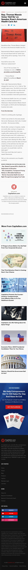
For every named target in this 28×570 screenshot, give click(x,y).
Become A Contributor (6, 495)
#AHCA (18, 70)
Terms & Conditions (13, 566)
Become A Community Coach (8, 498)
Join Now (3, 483)
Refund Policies (22, 566)
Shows (3, 470)
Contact (3, 500)
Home (2, 468)
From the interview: (7, 111)
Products (3, 475)
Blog (2, 473)
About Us (3, 493)
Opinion (3, 12)
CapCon (3, 478)
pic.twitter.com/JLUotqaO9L (12, 72)
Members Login (5, 481)
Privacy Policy (5, 566)
